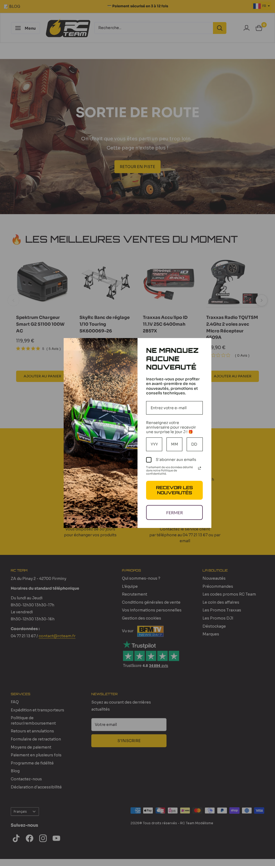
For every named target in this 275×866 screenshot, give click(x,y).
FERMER (174, 512)
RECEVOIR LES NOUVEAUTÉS (174, 490)
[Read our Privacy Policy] (199, 468)
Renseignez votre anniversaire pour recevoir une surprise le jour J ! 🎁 (171, 427)
